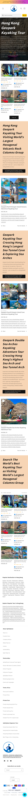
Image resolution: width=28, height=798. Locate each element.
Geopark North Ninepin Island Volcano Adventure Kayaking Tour (20, 561)
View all (14, 117)
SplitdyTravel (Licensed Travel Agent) (12, 662)
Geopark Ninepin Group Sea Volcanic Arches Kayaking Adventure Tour (6, 79)
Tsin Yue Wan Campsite (17, 591)
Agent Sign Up (6, 653)
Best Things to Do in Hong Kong (10, 737)
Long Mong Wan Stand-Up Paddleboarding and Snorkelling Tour (14, 621)
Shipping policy (14, 794)
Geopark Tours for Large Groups (11, 717)
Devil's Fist (18, 582)
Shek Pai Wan (8, 591)
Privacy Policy (6, 695)
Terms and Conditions (8, 691)
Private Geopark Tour (8, 707)
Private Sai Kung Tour (8, 711)
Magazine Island (19, 586)
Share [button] (4, 225)
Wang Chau (17, 594)
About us (5, 632)
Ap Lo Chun (9, 580)
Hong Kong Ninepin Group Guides (11, 733)
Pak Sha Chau (15, 588)
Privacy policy (14, 792)
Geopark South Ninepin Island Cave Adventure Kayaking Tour (20, 79)
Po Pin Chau (5, 590)
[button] (3, 8)
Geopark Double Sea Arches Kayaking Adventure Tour (19, 105)
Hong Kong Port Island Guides (10, 730)
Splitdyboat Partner (7, 675)
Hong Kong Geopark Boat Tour (10, 727)
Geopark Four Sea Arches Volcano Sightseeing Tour (13, 606)
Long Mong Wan (12, 586)
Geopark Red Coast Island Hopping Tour (11, 607)
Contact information (22, 794)
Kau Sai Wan (21, 585)
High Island (5, 585)
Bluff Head (21, 580)
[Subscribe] (21, 770)
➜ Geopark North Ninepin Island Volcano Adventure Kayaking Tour (14, 171)
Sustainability (6, 649)
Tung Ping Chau (11, 594)
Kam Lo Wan (15, 585)
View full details (21, 225)
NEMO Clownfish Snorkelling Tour (17, 617)
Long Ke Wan (5, 586)
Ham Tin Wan (21, 583)
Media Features (6, 643)
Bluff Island (5, 582)
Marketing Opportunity (8, 679)
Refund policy (21, 792)
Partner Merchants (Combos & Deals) (12, 665)
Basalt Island (15, 580)
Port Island (21, 588)
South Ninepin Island (14, 593)
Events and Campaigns (8, 682)
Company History (7, 639)
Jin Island (10, 585)
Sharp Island (17, 590)
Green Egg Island (13, 583)
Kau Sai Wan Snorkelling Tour (16, 614)
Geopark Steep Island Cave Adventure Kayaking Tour (6, 561)
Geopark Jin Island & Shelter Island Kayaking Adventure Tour (7, 105)
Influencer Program (7, 672)
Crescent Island (11, 582)
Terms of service (6, 794)
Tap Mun (5, 594)
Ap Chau (4, 580)
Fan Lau (7, 583)
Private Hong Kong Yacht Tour (10, 704)
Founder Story (6, 636)
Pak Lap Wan (9, 588)
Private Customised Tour (9, 714)
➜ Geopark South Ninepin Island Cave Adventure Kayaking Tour (13, 276)
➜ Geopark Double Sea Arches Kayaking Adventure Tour (13, 391)
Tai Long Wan (22, 593)
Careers (5, 646)
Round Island (11, 590)
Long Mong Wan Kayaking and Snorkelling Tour (12, 619)
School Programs (7, 669)
